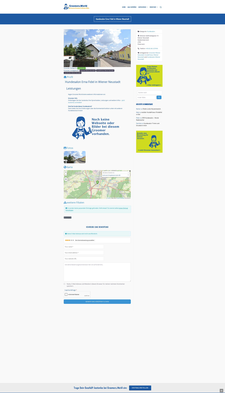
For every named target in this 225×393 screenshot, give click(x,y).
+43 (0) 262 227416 (152, 48)
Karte (70, 167)
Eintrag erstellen (140, 388)
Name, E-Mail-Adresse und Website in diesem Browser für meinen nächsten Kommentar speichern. (96, 285)
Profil (70, 77)
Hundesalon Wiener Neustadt (73, 73)
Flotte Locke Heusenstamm (152, 109)
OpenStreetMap (120, 198)
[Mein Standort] (119, 175)
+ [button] (65, 172)
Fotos (70, 148)
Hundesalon (81, 68)
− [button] (65, 174)
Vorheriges (68, 217)
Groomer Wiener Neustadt (88, 70)
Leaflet (108, 198)
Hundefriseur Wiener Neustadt (105, 70)
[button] (69, 48)
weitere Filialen (75, 202)
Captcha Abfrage (71, 290)
